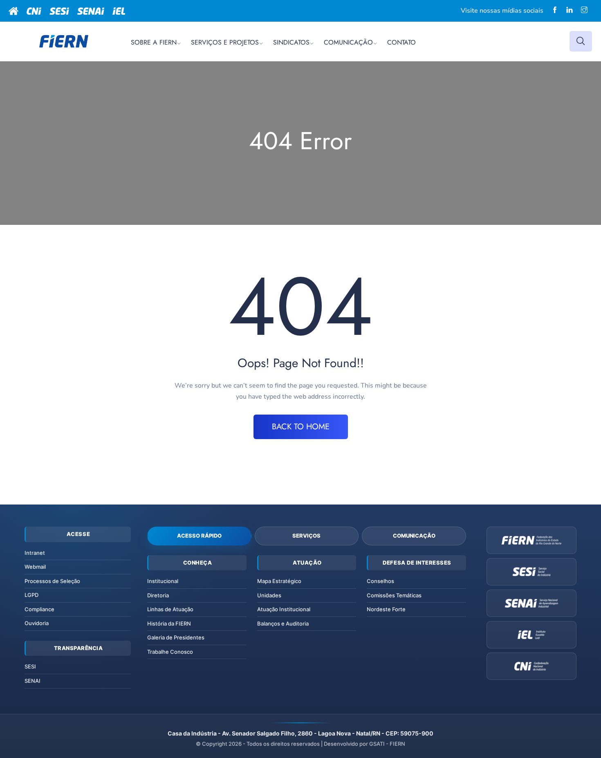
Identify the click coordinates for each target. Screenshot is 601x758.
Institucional (162, 581)
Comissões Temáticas (394, 595)
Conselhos (380, 581)
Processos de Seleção (52, 581)
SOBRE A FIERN (154, 42)
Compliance (39, 609)
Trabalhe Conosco (170, 651)
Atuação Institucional (283, 609)
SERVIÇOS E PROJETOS (225, 42)
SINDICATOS (291, 42)
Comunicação (414, 535)
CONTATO (401, 42)
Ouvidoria (37, 623)
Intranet (35, 552)
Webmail (35, 566)
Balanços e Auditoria (283, 623)
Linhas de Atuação (170, 609)
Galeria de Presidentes (175, 637)
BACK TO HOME (301, 427)
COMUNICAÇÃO (348, 42)
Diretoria (158, 595)
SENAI (32, 680)
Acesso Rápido (199, 535)
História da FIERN (169, 623)
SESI (30, 666)
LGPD (31, 595)
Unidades (269, 595)
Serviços (306, 535)
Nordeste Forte (386, 609)
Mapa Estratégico (279, 581)
